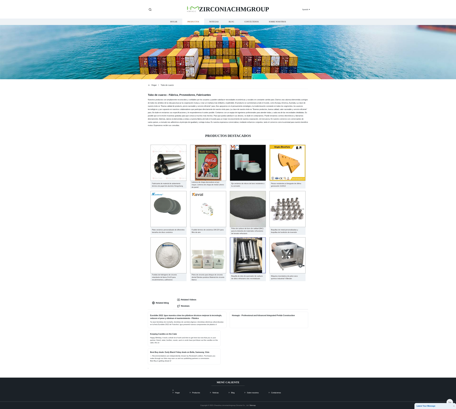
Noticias (213, 22)
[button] (150, 10)
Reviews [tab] (185, 306)
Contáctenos (251, 22)
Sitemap (252, 405)
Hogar (173, 22)
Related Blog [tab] (162, 303)
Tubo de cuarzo (167, 85)
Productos (193, 22)
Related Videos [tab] (188, 299)
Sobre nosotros (277, 22)
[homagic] (177, 389)
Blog (231, 22)
